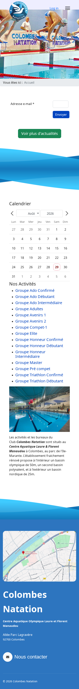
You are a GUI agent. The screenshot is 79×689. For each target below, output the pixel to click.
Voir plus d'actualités (39, 133)
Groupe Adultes (29, 308)
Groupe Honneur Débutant (39, 345)
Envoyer (61, 114)
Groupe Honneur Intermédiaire (30, 354)
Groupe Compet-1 (31, 327)
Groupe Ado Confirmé (34, 290)
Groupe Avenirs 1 (30, 315)
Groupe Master (28, 362)
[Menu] (67, 8)
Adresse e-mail (22, 104)
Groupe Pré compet (32, 368)
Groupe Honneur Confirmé (39, 339)
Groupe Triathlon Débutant (39, 381)
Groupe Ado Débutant (34, 296)
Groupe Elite (26, 333)
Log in (54, 8)
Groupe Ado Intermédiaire (38, 302)
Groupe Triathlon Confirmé (39, 374)
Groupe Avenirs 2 (30, 321)
